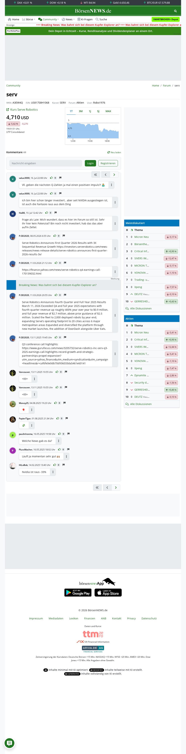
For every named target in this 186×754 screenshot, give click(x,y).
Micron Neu (141, 237)
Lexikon (73, 618)
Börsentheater (143, 244)
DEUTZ (138, 294)
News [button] (69, 19)
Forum (167, 85)
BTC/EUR (158, 2)
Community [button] (50, 19)
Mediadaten (56, 618)
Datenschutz (149, 618)
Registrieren (108, 163)
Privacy (131, 618)
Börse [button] (29, 19)
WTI (89, 2)
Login (90, 163)
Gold (120, 2)
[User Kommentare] (9, 743)
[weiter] (114, 174)
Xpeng (138, 287)
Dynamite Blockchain (147, 375)
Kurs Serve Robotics (24, 110)
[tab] (71, 111)
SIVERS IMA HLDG (144, 258)
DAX (24, 2)
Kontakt (116, 618)
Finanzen (89, 618)
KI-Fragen (87, 19)
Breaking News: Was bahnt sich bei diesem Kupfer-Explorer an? (57, 285)
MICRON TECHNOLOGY (148, 265)
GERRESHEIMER (143, 301)
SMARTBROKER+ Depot (165, 19)
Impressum (36, 618)
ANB (103, 618)
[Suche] (175, 11)
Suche (103, 19)
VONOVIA (140, 272)
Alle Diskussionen (141, 308)
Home (15, 19)
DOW (57, 2)
